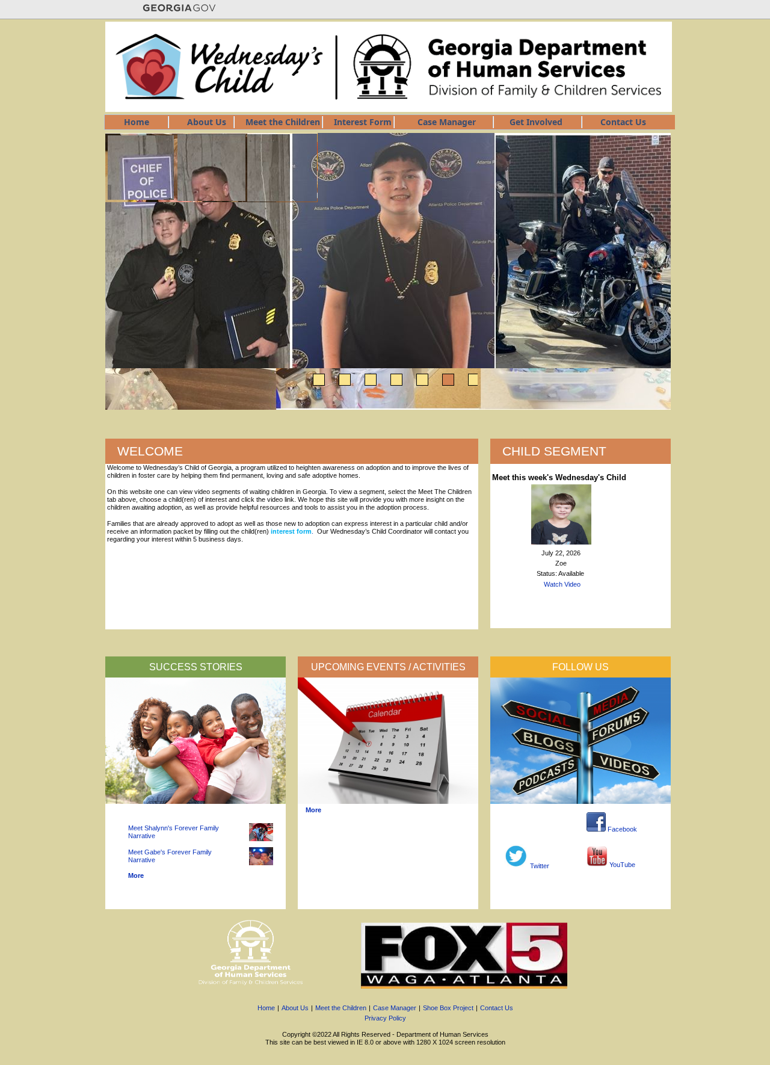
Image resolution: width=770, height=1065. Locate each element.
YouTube (621, 864)
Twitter (538, 865)
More (136, 875)
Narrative (141, 835)
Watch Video (562, 584)
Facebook (621, 829)
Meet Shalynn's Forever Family (173, 828)
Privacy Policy (385, 1018)
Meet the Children (340, 1007)
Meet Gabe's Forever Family (170, 852)
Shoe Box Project (448, 1007)
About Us (295, 1007)
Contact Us (496, 1007)
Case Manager (394, 1007)
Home (266, 1007)
